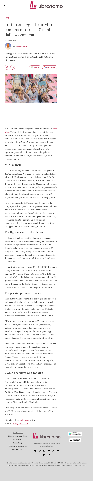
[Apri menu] (86, 5)
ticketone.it (25, 419)
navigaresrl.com (20, 423)
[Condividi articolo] (7, 67)
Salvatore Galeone (21, 46)
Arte (7, 18)
